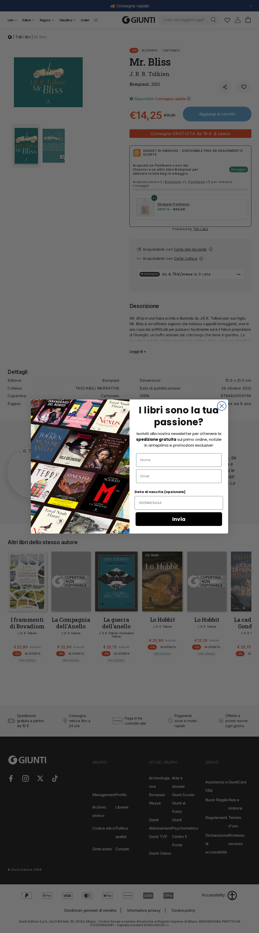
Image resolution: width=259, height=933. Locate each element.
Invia (178, 519)
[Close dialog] (221, 405)
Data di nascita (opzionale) (160, 491)
